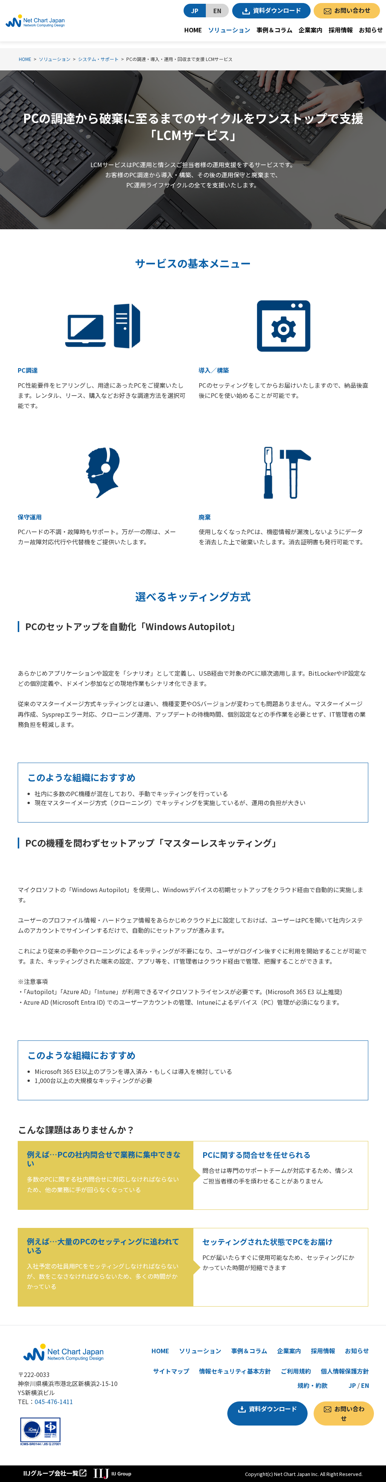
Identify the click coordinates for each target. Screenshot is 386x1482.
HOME (193, 29)
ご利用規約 (296, 1370)
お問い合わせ (352, 10)
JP (194, 10)
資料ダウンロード (277, 10)
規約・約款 (312, 1385)
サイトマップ (171, 1370)
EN (217, 10)
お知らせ (371, 29)
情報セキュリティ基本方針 (235, 1370)
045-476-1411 (54, 1401)
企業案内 (311, 29)
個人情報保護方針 (345, 1370)
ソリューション (229, 29)
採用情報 (341, 29)
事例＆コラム (274, 29)
